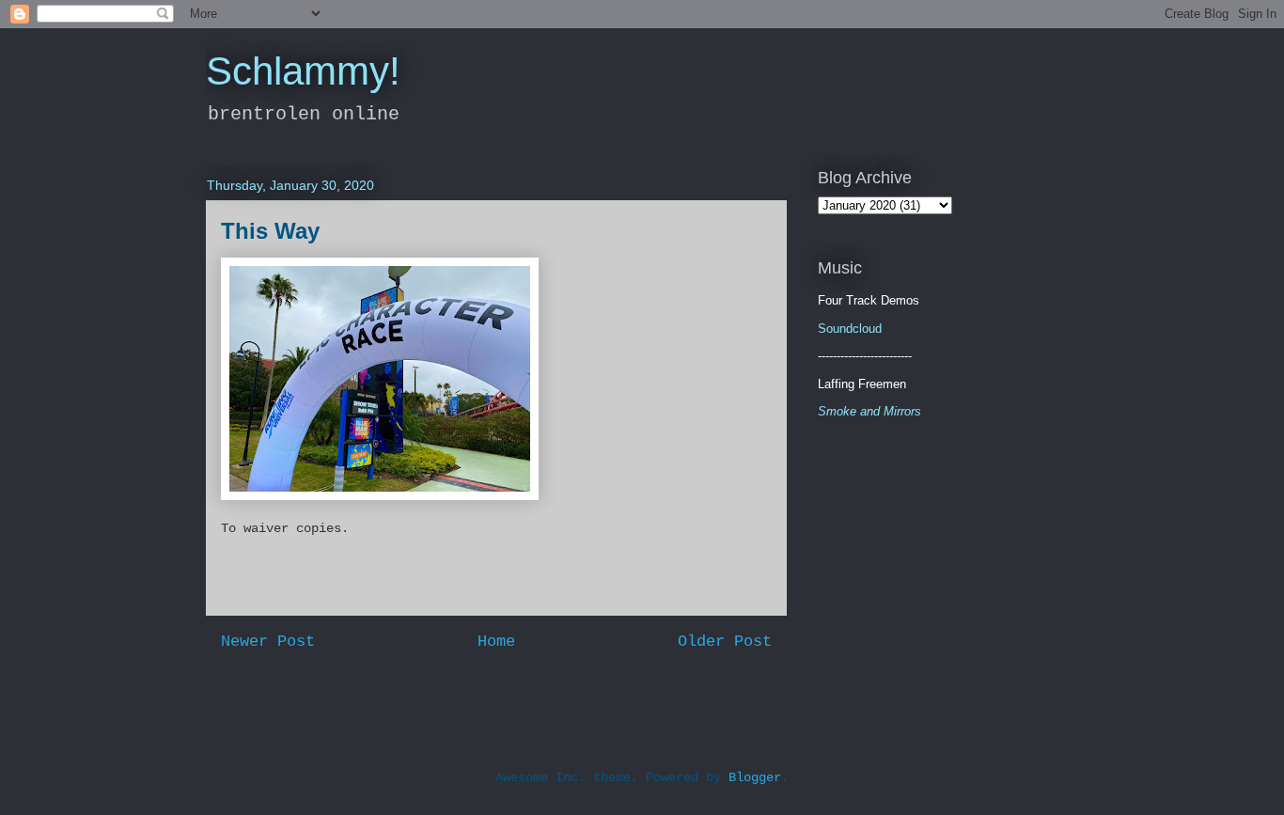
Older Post (725, 641)
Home (496, 641)
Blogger (754, 777)
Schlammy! (303, 71)
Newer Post (268, 641)
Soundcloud (850, 328)
